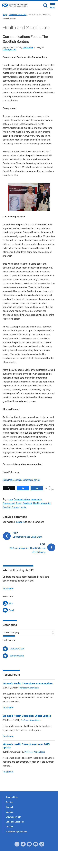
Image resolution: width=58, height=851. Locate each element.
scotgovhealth (17, 655)
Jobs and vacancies (15, 822)
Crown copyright (13, 817)
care (11, 499)
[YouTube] (35, 844)
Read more (8, 588)
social (23, 507)
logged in (20, 522)
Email (11, 610)
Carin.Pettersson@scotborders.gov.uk (21, 480)
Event (19, 503)
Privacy (9, 827)
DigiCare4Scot (17, 648)
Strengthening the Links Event (27, 536)
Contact (9, 807)
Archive (9, 802)
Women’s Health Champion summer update (28, 683)
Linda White (28, 47)
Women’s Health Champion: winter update (27, 715)
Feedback (27, 503)
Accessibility (12, 797)
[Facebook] (16, 844)
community (36, 499)
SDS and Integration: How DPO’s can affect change (27, 550)
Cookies (9, 812)
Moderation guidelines (16, 832)
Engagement (9, 503)
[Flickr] (29, 844)
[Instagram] (41, 844)
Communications (22, 499)
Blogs (5, 15)
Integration (46, 503)
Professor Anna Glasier (29, 688)
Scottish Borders (11, 507)
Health (36, 503)
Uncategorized (9, 49)
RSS (10, 603)
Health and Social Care (17, 15)
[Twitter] (23, 844)
